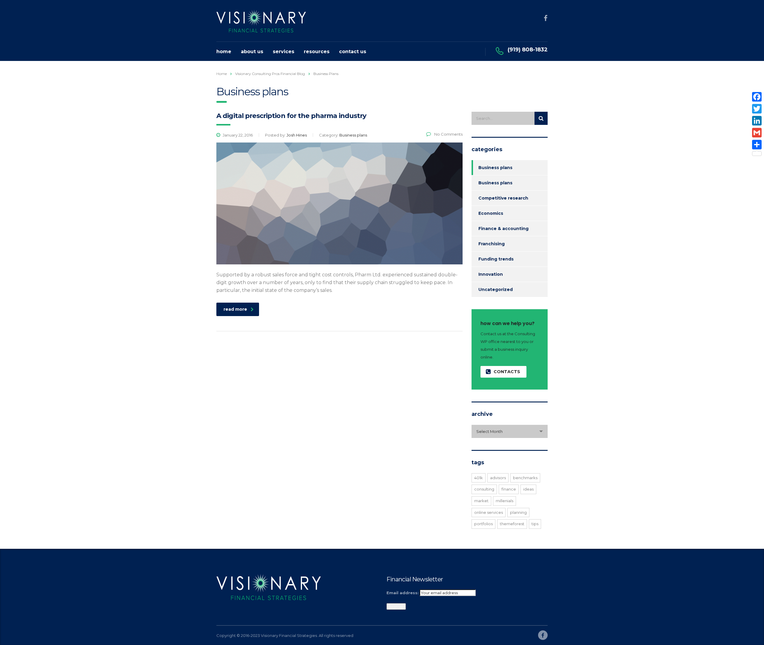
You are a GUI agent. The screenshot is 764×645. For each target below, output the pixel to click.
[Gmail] (757, 133)
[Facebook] (757, 97)
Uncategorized (495, 289)
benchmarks (525, 477)
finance (508, 489)
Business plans (495, 167)
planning (518, 512)
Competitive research (503, 198)
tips (535, 523)
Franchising (491, 243)
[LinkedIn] (757, 121)
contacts (507, 371)
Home (223, 51)
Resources (316, 51)
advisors (498, 477)
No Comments (448, 134)
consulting (484, 489)
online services (488, 512)
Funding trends (496, 259)
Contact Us (352, 51)
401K (478, 477)
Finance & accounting (503, 228)
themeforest (512, 523)
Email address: (402, 592)
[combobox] (510, 431)
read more (235, 309)
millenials (504, 500)
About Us (252, 51)
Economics (490, 213)
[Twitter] (757, 109)
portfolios (483, 523)
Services (283, 51)
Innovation (490, 274)
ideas (528, 489)
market (481, 500)
